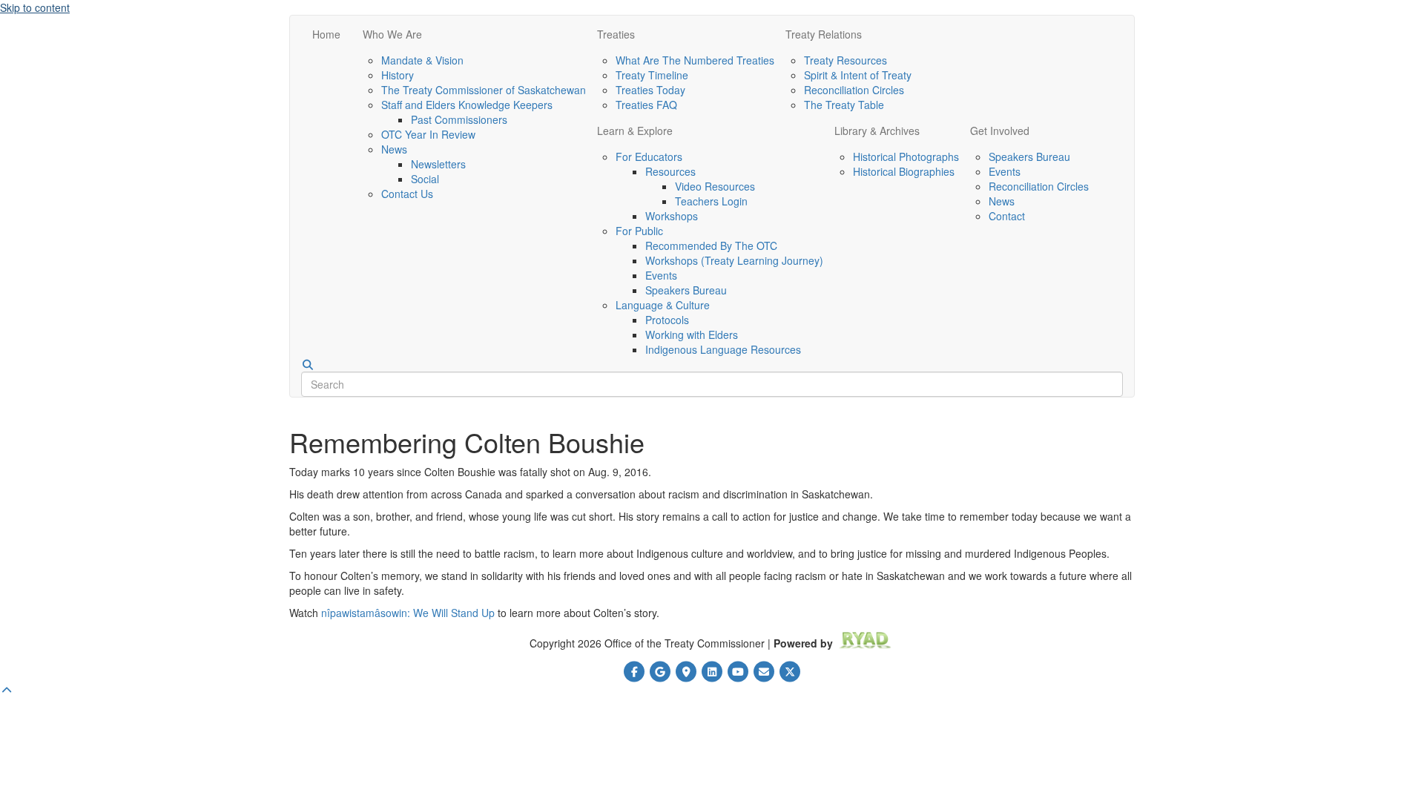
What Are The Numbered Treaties (695, 60)
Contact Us (407, 193)
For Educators (649, 156)
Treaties (616, 34)
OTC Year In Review (428, 134)
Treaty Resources (845, 60)
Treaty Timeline (652, 74)
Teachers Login (711, 201)
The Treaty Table (844, 104)
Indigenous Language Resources (723, 349)
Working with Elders (691, 334)
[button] (6, 689)
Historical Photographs (906, 156)
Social (425, 178)
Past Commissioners (459, 119)
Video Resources (715, 186)
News (394, 149)
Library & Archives (877, 130)
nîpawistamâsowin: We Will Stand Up (408, 612)
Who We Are (392, 34)
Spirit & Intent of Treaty (858, 74)
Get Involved (999, 130)
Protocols (667, 319)
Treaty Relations (823, 34)
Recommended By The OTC (711, 245)
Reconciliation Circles (854, 89)
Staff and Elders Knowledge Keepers (467, 104)
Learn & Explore (635, 130)
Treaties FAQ (646, 104)
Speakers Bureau (686, 290)
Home (326, 34)
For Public (639, 230)
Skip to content (35, 7)
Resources (670, 171)
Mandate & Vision (422, 60)
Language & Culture (663, 304)
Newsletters (438, 163)
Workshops (671, 215)
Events (661, 275)
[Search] (307, 365)
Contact (1007, 215)
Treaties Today (650, 89)
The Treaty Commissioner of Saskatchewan (483, 89)
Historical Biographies (904, 171)
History (397, 74)
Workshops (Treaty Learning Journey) (734, 260)
